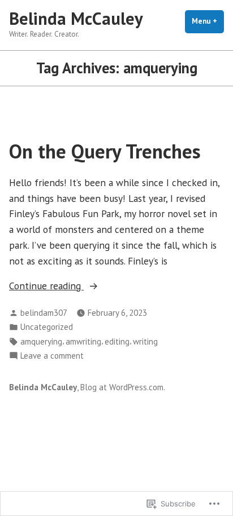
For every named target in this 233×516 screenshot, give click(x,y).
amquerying (41, 341)
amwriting (83, 341)
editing (117, 341)
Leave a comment (52, 356)
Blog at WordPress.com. (122, 387)
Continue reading (46, 286)
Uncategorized (46, 326)
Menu (208, 21)
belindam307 (43, 312)
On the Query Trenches (105, 151)
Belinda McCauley (76, 18)
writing (145, 341)
